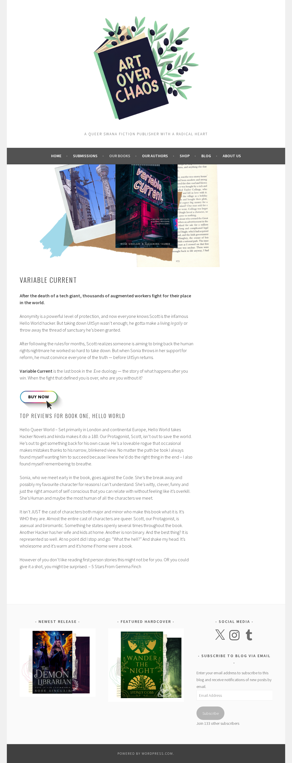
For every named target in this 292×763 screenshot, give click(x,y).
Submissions (85, 155)
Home (56, 155)
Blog (206, 155)
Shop (185, 155)
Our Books (119, 155)
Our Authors (155, 155)
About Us (232, 155)
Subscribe (210, 713)
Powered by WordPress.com (145, 753)
